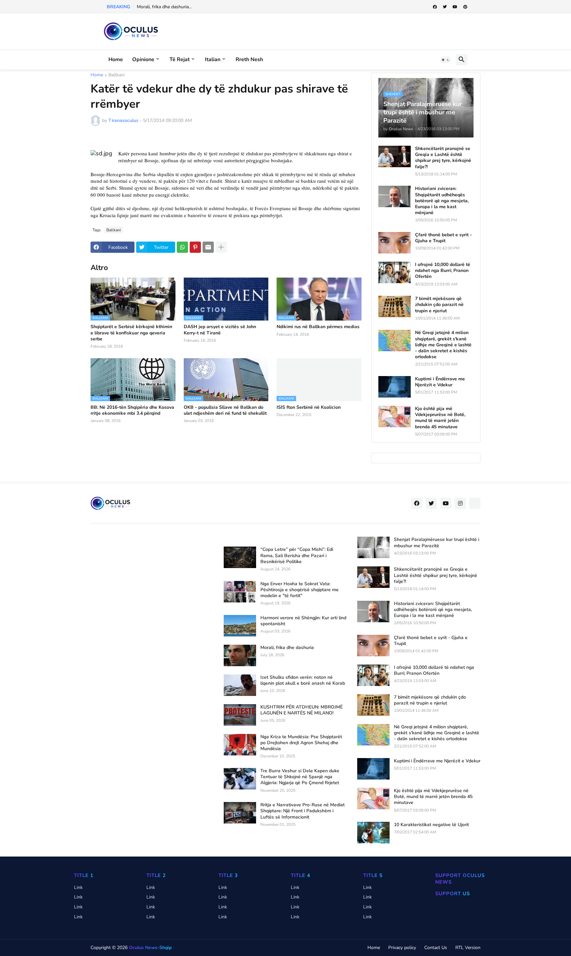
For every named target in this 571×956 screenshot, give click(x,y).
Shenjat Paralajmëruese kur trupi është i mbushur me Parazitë (436, 543)
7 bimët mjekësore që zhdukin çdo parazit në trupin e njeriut (439, 305)
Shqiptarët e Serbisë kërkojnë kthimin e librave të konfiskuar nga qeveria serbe (131, 333)
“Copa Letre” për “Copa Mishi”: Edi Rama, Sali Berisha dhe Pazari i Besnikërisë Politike (296, 555)
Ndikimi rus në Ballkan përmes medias (318, 327)
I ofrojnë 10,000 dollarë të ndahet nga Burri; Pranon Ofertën (442, 271)
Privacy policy (402, 947)
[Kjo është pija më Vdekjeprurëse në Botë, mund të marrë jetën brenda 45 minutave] (394, 416)
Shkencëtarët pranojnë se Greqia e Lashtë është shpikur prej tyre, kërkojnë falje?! (443, 158)
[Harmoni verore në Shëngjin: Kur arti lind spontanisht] (240, 625)
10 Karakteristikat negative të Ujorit (431, 825)
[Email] (208, 247)
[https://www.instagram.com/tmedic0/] (474, 503)
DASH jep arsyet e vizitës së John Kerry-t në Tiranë (220, 330)
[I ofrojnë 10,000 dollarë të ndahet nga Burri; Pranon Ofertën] (394, 272)
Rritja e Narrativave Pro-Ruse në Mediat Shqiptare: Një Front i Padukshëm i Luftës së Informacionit (302, 811)
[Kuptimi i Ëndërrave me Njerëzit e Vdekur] (394, 387)
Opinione (143, 59)
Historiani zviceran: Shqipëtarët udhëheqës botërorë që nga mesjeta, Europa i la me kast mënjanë (442, 201)
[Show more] (221, 247)
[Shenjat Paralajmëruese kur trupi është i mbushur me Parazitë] (373, 547)
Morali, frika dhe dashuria (287, 648)
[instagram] (460, 503)
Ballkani (116, 75)
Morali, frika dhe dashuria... (164, 7)
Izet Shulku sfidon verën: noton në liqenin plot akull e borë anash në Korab (302, 680)
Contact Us (435, 947)
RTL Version (467, 947)
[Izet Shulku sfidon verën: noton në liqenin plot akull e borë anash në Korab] (240, 685)
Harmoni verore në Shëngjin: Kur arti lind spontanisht (303, 621)
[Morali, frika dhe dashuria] (240, 655)
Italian (212, 59)
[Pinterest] (195, 247)
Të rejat (180, 59)
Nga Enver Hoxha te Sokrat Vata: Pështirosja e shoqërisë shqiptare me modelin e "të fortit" (299, 590)
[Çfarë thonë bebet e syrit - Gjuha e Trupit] (394, 242)
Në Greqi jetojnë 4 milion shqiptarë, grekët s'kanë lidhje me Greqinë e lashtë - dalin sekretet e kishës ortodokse (443, 345)
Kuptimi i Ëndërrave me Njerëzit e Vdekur (440, 382)
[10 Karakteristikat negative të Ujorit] (373, 832)
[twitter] (445, 7)
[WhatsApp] (182, 247)
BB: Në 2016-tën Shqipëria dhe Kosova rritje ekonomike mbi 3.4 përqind (132, 410)
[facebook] (435, 7)
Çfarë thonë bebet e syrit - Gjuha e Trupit (443, 238)
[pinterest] (465, 7)
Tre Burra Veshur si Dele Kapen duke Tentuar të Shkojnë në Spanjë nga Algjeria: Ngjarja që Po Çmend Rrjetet (299, 777)
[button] (445, 60)
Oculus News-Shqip (150, 947)
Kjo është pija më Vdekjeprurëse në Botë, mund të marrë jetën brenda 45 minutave (440, 418)
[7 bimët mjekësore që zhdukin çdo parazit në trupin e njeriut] (394, 306)
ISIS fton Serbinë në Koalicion (309, 407)
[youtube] (455, 7)
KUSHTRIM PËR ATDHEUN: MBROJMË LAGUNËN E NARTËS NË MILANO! (301, 710)
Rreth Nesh (249, 59)
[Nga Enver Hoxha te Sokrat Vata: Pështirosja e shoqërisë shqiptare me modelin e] (240, 591)
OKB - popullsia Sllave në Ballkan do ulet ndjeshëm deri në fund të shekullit (225, 410)
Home (115, 59)
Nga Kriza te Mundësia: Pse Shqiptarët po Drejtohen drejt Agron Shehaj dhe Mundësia (301, 743)
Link (78, 887)
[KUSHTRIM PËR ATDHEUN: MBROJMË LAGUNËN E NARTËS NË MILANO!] (240, 715)
